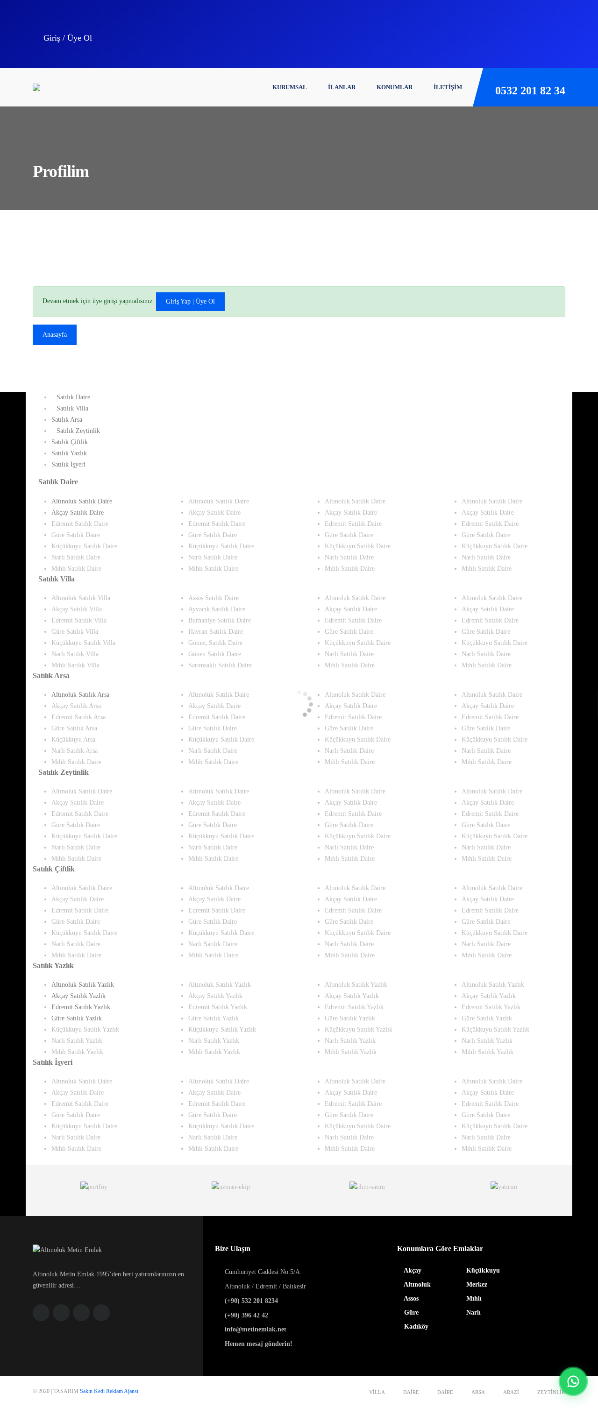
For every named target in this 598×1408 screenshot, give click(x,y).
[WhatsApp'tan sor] (573, 1381)
